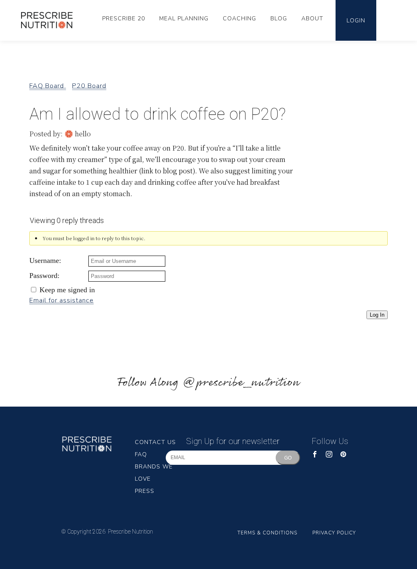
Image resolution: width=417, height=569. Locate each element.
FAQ (141, 454)
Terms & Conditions (267, 533)
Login (356, 20)
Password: (44, 275)
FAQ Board (47, 85)
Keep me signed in (67, 290)
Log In (377, 315)
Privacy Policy (334, 533)
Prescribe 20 (123, 18)
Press (144, 491)
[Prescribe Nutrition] (50, 20)
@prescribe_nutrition (241, 382)
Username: (45, 260)
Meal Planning (183, 18)
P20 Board (89, 85)
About (312, 18)
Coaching (239, 18)
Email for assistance (61, 300)
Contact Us (155, 442)
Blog (278, 18)
